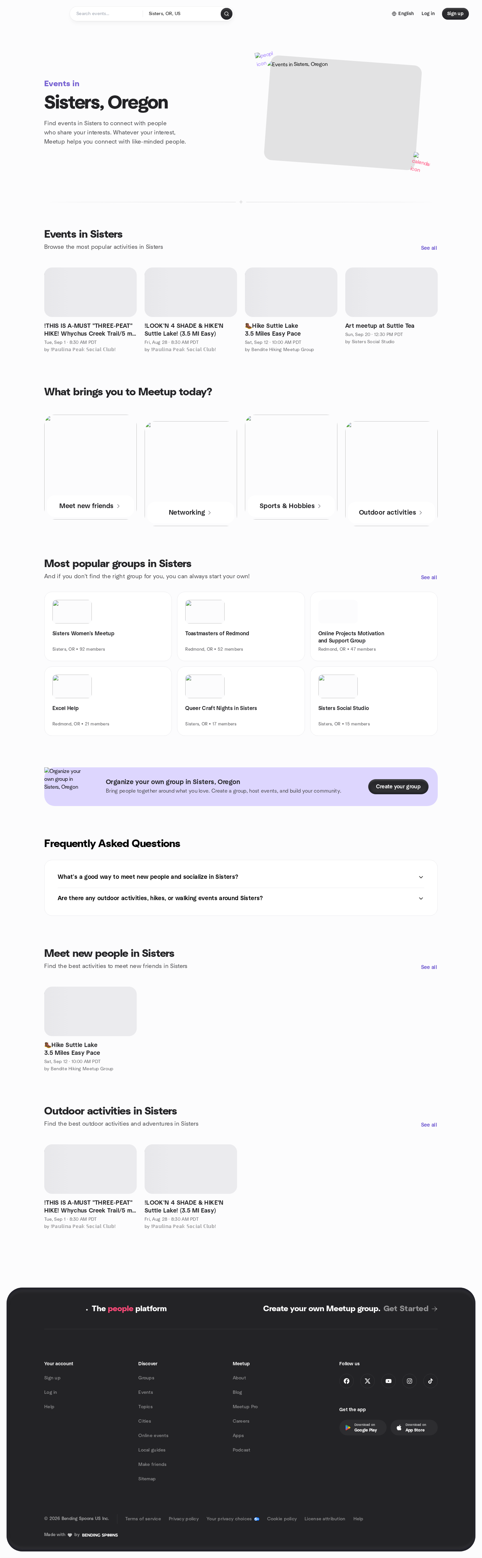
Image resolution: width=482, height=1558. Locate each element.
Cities (144, 1421)
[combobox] (182, 13)
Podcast (242, 1450)
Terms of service (143, 1519)
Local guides (152, 1450)
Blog (237, 1392)
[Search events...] (226, 14)
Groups (146, 1378)
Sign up (52, 1378)
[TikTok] (430, 1381)
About (239, 1378)
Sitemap (147, 1479)
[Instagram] (409, 1381)
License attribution (325, 1519)
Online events (153, 1435)
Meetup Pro (245, 1407)
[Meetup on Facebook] (346, 1381)
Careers (241, 1421)
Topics (145, 1407)
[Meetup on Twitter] (367, 1381)
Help (49, 1407)
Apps (238, 1435)
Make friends (152, 1464)
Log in (50, 1392)
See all (429, 248)
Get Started (406, 1309)
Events (145, 1392)
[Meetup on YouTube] (388, 1381)
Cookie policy (282, 1519)
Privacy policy (184, 1519)
